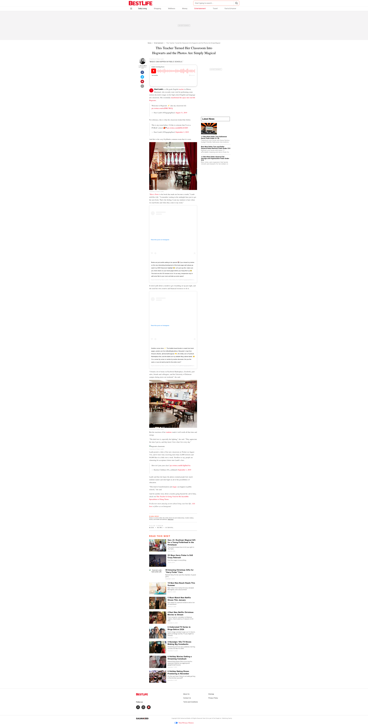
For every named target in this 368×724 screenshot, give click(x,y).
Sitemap (211, 694)
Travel (215, 8)
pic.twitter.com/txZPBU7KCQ (162, 108)
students (169, 432)
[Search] (236, 3)
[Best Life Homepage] (140, 3)
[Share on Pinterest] (142, 82)
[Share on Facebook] (142, 73)
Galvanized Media (185, 718)
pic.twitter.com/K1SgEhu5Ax (180, 465)
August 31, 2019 (181, 112)
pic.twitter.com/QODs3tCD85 (177, 128)
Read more (170, 519)
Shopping (157, 8)
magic (174, 487)
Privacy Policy (213, 698)
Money (184, 8)
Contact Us (187, 698)
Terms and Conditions (190, 702)
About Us (186, 694)
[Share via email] (142, 86)
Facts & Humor (230, 8)
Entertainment (200, 8)
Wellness (171, 8)
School (170, 527)
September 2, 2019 (182, 132)
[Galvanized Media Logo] (142, 718)
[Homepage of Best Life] (142, 694)
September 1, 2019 (184, 470)
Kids (151, 527)
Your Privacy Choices (186, 723)
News (160, 527)
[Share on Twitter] (142, 77)
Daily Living (142, 8)
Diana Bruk (143, 65)
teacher (181, 89)
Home (150, 43)
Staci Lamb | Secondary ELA (170, 279)
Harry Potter (154, 194)
